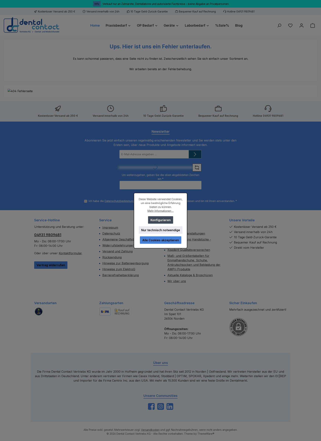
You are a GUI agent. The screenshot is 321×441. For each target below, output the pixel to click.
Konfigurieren (160, 220)
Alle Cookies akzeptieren (160, 240)
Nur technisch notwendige (160, 230)
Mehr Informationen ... (160, 210)
